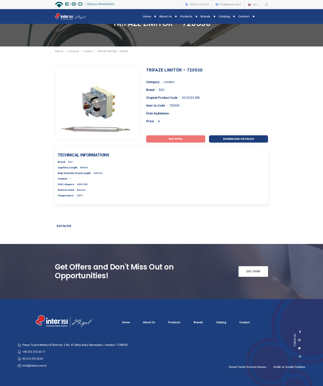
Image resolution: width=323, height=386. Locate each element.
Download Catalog (238, 139)
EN (254, 4)
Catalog (224, 16)
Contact (244, 16)
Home (147, 16)
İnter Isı (59, 51)
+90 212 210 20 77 (33, 352)
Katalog (64, 226)
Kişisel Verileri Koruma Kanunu (247, 367)
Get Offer (253, 271)
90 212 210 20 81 (32, 358)
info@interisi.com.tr (230, 4)
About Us (165, 16)
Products (186, 16)
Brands (205, 16)
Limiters (88, 51)
